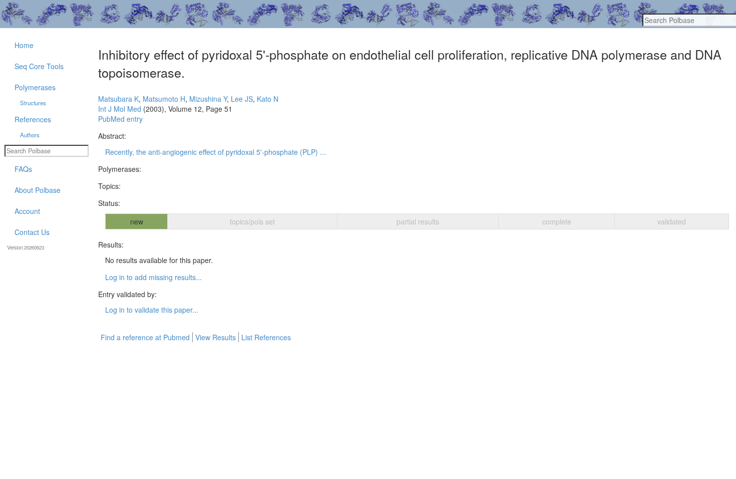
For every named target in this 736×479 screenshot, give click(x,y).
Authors (30, 135)
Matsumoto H (164, 99)
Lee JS (242, 99)
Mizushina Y (208, 99)
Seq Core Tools (39, 66)
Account (27, 211)
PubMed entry (120, 119)
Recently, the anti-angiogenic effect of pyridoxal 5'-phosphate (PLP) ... (215, 152)
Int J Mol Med (119, 109)
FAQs (23, 169)
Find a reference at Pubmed (145, 337)
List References (266, 337)
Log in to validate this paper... (151, 310)
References (33, 119)
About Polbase (38, 190)
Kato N (267, 99)
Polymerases (35, 87)
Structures (33, 103)
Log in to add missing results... (153, 277)
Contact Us (32, 232)
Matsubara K (118, 99)
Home (24, 45)
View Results (215, 337)
